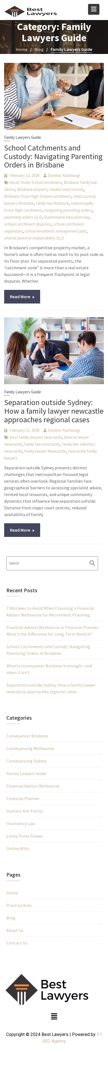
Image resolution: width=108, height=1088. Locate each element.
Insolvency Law (20, 823)
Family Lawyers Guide (22, 137)
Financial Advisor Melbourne (33, 786)
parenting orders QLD (23, 217)
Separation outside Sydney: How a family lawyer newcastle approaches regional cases (54, 411)
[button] (54, 1017)
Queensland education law (66, 217)
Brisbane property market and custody (50, 189)
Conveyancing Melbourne (30, 748)
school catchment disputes (27, 224)
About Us (15, 930)
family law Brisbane (52, 203)
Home (12, 892)
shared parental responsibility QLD (34, 238)
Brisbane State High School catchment (37, 196)
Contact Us (16, 943)
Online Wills (17, 848)
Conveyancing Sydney (26, 761)
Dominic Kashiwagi (64, 175)
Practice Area (19, 905)
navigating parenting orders (68, 210)
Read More (20, 296)
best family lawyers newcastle (36, 437)
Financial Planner (23, 798)
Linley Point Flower (24, 836)
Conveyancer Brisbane (27, 736)
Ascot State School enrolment (36, 182)
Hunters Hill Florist (24, 811)
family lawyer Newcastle (45, 451)
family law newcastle (42, 444)
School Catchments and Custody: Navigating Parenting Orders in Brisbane (53, 156)
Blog (11, 918)
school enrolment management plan (55, 231)
